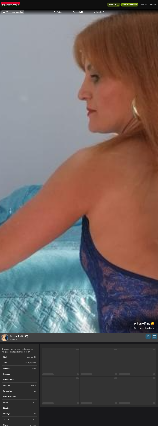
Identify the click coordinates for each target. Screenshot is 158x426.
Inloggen (153, 5)
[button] (143, 4)
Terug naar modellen (14, 12)
